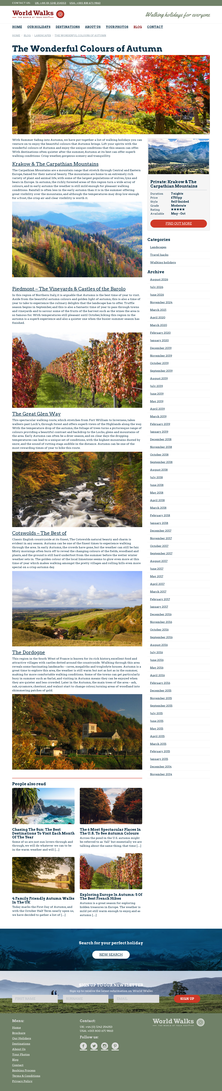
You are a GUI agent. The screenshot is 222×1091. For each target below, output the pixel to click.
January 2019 (159, 431)
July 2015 (156, 713)
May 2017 (156, 576)
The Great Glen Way (36, 414)
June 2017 (156, 568)
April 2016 (157, 675)
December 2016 (161, 614)
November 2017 (161, 538)
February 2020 (160, 332)
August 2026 (159, 279)
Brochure (18, 1033)
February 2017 (160, 599)
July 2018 (156, 477)
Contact (17, 1065)
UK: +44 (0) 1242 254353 (50, 3)
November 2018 (161, 447)
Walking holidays (163, 262)
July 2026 (156, 287)
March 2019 (158, 416)
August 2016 (159, 645)
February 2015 (160, 751)
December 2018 (161, 439)
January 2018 (159, 523)
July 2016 (156, 652)
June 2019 (157, 393)
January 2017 (159, 606)
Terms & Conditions (26, 1075)
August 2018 (159, 469)
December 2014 (161, 766)
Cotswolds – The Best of (39, 533)
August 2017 (159, 561)
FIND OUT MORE (179, 223)
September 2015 (161, 705)
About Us (18, 1049)
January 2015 (159, 759)
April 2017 (157, 584)
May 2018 (156, 492)
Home (16, 1027)
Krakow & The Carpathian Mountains (55, 164)
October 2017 (159, 546)
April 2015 (157, 736)
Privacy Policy (22, 1081)
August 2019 (159, 378)
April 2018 (157, 500)
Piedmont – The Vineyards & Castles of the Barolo (69, 289)
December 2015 (160, 690)
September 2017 (161, 553)
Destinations (21, 1043)
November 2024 (161, 302)
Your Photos (21, 1054)
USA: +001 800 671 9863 (85, 3)
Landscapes (158, 247)
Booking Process (23, 1070)
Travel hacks (159, 254)
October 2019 (159, 363)
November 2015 (161, 698)
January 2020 (159, 340)
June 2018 (157, 485)
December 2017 (160, 530)
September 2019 (161, 370)
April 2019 (157, 408)
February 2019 (160, 424)
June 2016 (157, 660)
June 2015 (156, 721)
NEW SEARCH (111, 954)
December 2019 (161, 348)
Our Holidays (21, 1038)
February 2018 (160, 515)
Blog (15, 1059)
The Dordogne (28, 652)
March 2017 (158, 591)
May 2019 (156, 401)
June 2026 (157, 294)
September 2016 (161, 637)
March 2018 (158, 507)
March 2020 (158, 325)
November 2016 (161, 622)
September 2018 (161, 462)
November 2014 (161, 774)
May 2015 (156, 728)
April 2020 (157, 317)
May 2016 (156, 667)
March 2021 (158, 309)
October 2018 (159, 454)
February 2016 (160, 683)
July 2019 (156, 386)
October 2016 (159, 629)
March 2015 (158, 744)
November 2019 (161, 355)
